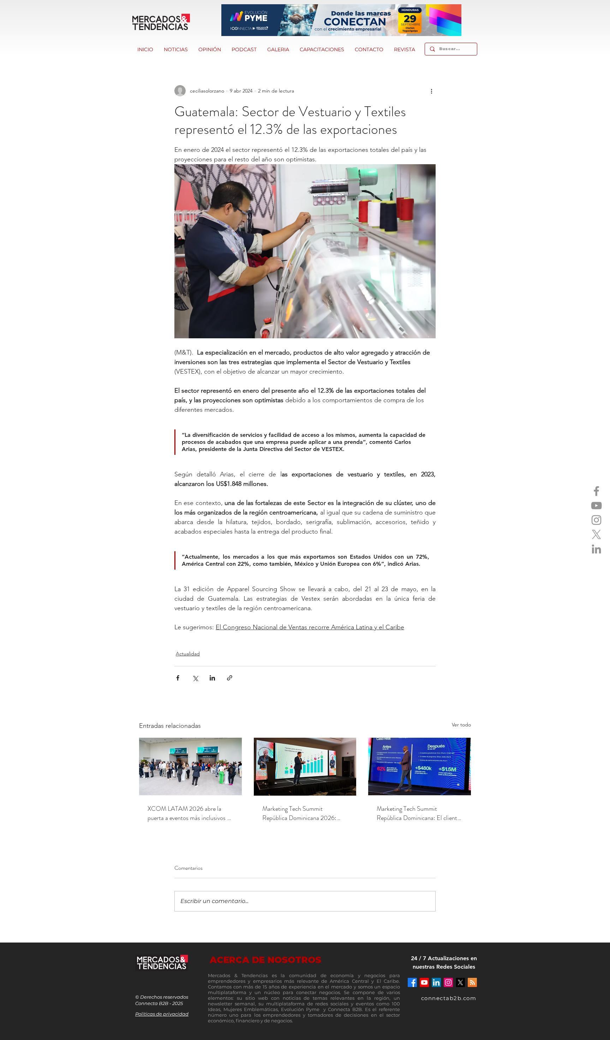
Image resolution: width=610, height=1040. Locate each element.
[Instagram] (596, 520)
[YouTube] (596, 505)
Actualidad (188, 653)
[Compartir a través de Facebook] (177, 677)
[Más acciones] (431, 91)
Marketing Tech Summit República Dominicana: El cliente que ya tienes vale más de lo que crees (418, 813)
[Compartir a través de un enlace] (229, 677)
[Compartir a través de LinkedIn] (212, 677)
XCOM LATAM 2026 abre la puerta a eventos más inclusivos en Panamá (190, 813)
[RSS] (472, 982)
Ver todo (461, 724)
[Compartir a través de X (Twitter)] (195, 677)
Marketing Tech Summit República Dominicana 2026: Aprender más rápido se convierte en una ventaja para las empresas (304, 813)
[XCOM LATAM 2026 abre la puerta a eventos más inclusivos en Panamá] (190, 766)
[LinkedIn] (596, 548)
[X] (596, 534)
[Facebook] (596, 491)
